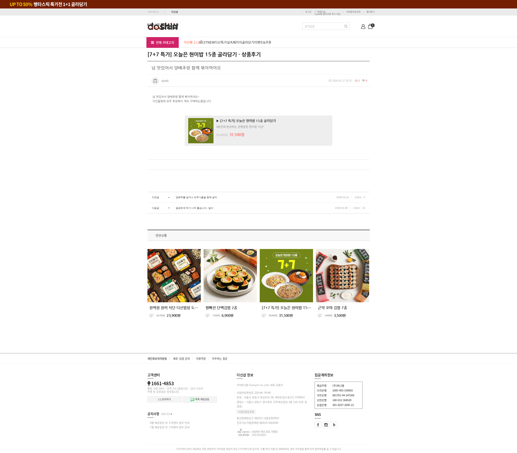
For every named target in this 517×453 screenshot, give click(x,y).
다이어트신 (153, 12)
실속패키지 (234, 42)
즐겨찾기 (371, 12)
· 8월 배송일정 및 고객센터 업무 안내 (168, 423)
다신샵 (174, 12)
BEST (203, 42)
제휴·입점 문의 (181, 358)
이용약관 (201, 358)
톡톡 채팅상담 (202, 399)
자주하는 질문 (219, 358)
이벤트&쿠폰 (262, 42)
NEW (211, 42)
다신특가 (221, 42)
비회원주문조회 (353, 12)
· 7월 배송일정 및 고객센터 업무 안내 (168, 427)
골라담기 (248, 42)
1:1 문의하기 (164, 399)
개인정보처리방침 (157, 358)
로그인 (308, 12)
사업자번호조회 (246, 412)
